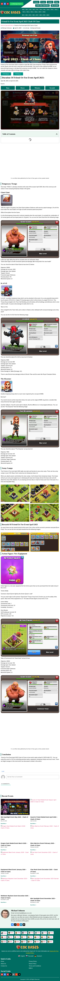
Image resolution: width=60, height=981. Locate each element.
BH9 (44, 15)
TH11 (52, 9)
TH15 (32, 12)
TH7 (37, 9)
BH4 (27, 15)
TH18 (44, 12)
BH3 (23, 15)
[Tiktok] (15, 924)
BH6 (34, 15)
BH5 (30, 15)
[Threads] (19, 974)
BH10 (48, 15)
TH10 (48, 9)
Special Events (9, 25)
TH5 (30, 9)
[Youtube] (2, 4)
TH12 (56, 9)
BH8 (41, 15)
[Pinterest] (8, 4)
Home (2, 25)
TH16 (36, 12)
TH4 (27, 9)
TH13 (23, 12)
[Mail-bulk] (24, 924)
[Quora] (13, 974)
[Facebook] (5, 4)
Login (2, 771)
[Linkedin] (21, 924)
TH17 (40, 12)
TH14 (27, 12)
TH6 (34, 9)
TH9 (44, 9)
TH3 (23, 9)
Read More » (4, 823)
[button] (57, 134)
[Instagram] (18, 924)
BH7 (37, 15)
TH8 (41, 9)
